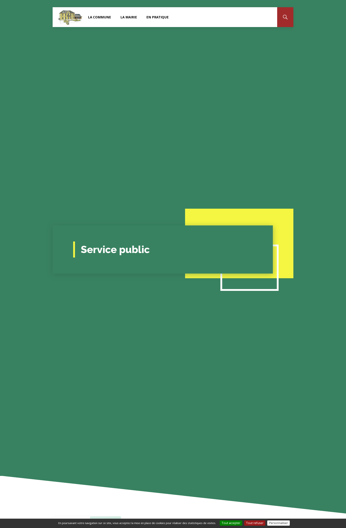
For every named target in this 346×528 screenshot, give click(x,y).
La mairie (128, 17)
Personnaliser (278, 523)
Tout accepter (230, 523)
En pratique (157, 17)
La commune (99, 17)
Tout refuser (254, 523)
